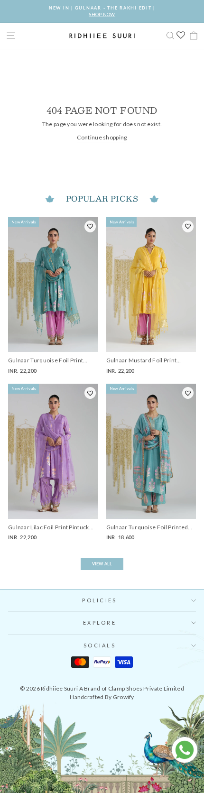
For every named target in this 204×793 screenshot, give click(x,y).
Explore (99, 622)
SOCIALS (99, 645)
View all (102, 563)
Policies (99, 600)
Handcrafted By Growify (102, 697)
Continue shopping (102, 137)
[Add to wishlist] (90, 226)
